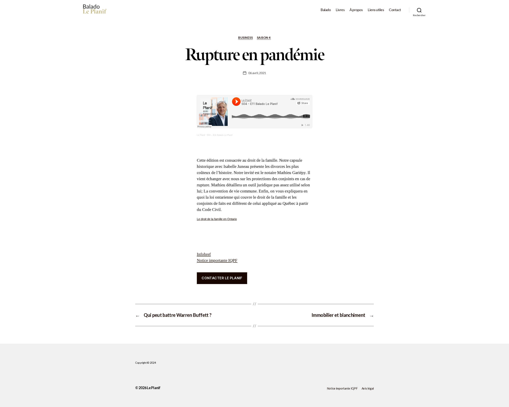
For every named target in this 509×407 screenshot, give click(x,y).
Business (245, 37)
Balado (326, 10)
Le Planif (201, 135)
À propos (356, 10)
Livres (340, 10)
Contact (395, 10)
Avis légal (368, 388)
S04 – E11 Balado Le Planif (219, 135)
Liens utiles (376, 10)
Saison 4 (264, 37)
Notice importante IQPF (217, 260)
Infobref (204, 254)
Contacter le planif (222, 278)
